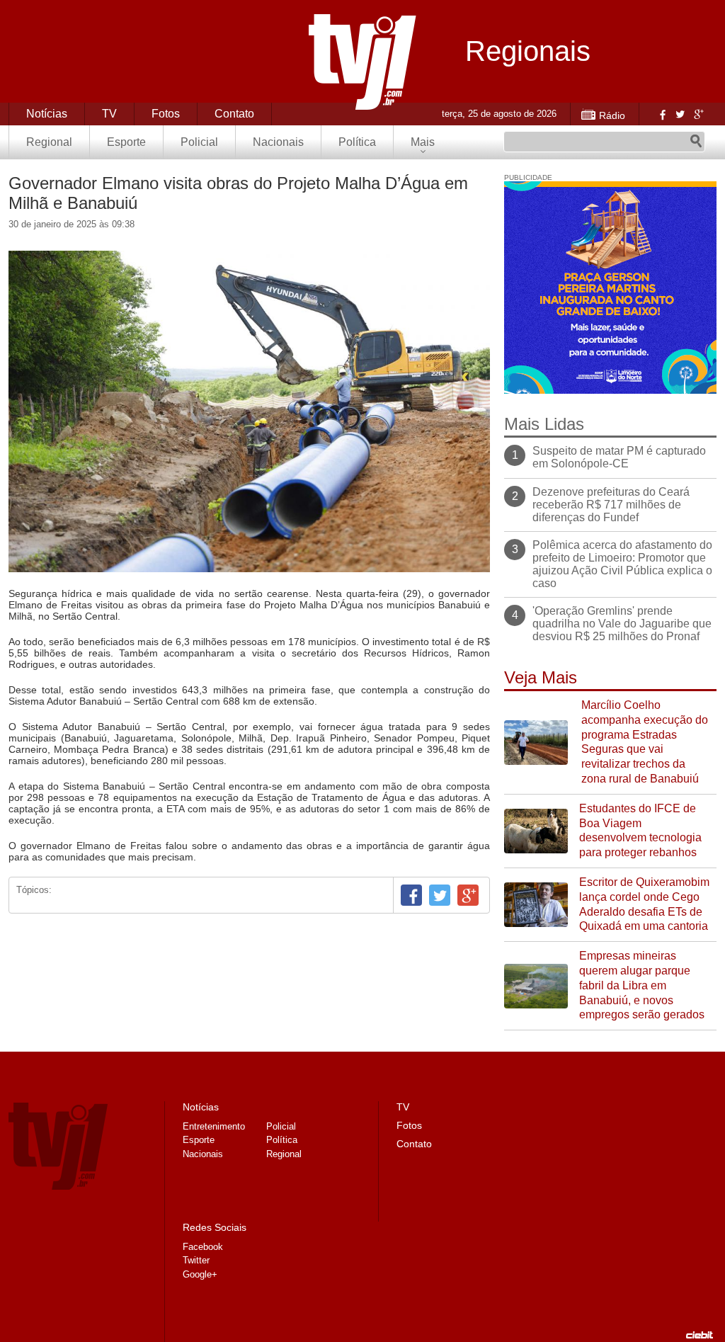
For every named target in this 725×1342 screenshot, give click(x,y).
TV (109, 114)
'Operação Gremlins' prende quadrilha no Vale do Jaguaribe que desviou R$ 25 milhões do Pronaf (622, 623)
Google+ (698, 114)
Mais (423, 142)
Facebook (661, 114)
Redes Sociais (214, 1227)
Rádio (612, 115)
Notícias (46, 114)
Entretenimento (214, 1126)
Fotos (166, 114)
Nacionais (278, 142)
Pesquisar (696, 142)
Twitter (680, 114)
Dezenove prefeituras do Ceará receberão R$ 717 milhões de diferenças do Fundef (611, 504)
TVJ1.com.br (362, 62)
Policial (199, 142)
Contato (234, 114)
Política (357, 142)
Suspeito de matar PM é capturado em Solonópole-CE (619, 457)
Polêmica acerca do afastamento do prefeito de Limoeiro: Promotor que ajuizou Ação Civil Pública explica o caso (622, 564)
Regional (49, 142)
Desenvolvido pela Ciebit (699, 1334)
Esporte (126, 142)
